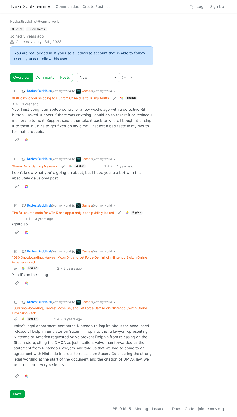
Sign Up (217, 6)
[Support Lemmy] (108, 6)
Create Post (92, 6)
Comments (44, 77)
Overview (21, 77)
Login (201, 6)
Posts (65, 77)
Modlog (141, 408)
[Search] (191, 6)
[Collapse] (15, 90)
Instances (160, 408)
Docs (176, 408)
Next (17, 394)
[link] (121, 98)
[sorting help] (124, 77)
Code (189, 408)
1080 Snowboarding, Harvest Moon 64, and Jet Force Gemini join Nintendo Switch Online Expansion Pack (79, 259)
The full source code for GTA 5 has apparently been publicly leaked (63, 213)
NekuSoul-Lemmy (30, 6)
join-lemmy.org (211, 408)
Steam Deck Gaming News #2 (34, 166)
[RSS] (131, 77)
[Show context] (114, 98)
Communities (67, 6)
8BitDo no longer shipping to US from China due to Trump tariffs (60, 98)
